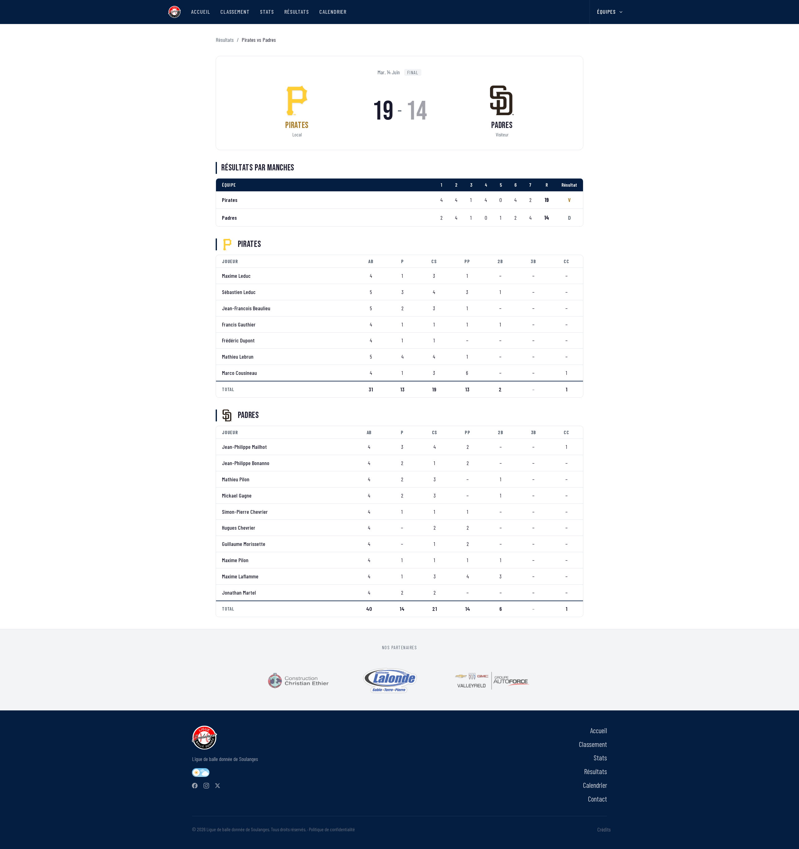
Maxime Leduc (236, 275)
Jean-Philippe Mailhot (244, 446)
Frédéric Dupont (238, 340)
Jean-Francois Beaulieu (246, 308)
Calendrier (332, 11)
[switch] (200, 772)
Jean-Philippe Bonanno (245, 462)
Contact (597, 798)
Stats (267, 11)
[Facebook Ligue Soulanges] (195, 785)
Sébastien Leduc (239, 291)
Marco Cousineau (239, 372)
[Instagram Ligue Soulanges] (206, 785)
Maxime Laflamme (240, 576)
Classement (235, 11)
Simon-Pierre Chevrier (245, 511)
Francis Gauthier (239, 324)
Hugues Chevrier (238, 527)
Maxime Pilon (235, 560)
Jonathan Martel (239, 592)
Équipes (606, 11)
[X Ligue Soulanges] (217, 785)
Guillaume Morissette (243, 543)
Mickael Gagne (237, 495)
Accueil (200, 11)
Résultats (296, 11)
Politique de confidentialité (332, 829)
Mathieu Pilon (235, 479)
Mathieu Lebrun (237, 356)
